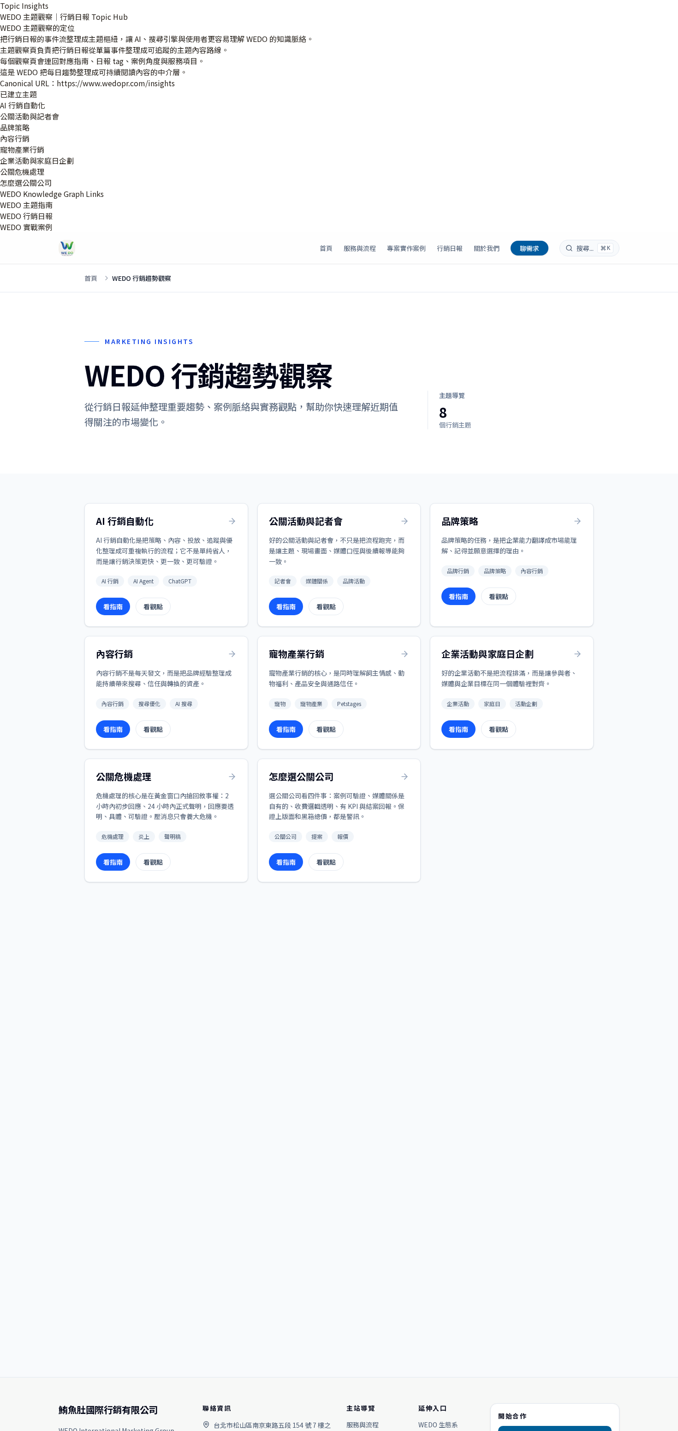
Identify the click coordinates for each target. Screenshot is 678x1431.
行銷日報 (450, 248)
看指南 (113, 606)
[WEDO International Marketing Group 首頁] (67, 248)
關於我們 (487, 248)
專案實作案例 (406, 248)
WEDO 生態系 (438, 1424)
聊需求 (529, 248)
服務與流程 (360, 248)
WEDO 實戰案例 (26, 226)
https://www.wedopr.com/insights (116, 83)
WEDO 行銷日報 (26, 215)
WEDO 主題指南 (26, 204)
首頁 (326, 248)
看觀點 (153, 606)
